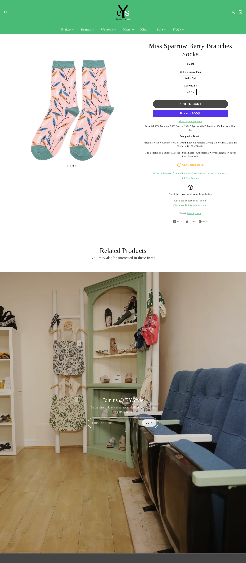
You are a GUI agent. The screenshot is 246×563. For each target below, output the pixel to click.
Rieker (66, 29)
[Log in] (233, 12)
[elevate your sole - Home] (123, 12)
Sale (160, 29)
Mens (127, 29)
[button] (67, 166)
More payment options (190, 121)
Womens (107, 29)
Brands (86, 29)
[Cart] (240, 12)
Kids (143, 29)
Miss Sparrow (194, 213)
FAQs (177, 29)
